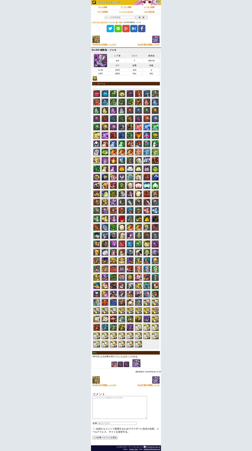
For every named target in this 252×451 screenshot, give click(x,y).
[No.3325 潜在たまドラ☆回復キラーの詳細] (138, 335)
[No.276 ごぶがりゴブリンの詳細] (155, 135)
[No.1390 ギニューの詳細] (155, 252)
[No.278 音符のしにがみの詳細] (96, 143)
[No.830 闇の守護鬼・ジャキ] (144, 39)
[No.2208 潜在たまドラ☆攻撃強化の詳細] (155, 302)
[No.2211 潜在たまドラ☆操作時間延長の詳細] (113, 310)
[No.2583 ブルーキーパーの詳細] (105, 327)
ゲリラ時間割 (102, 12)
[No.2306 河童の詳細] (121, 319)
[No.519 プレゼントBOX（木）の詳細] (130, 152)
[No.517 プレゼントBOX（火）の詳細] (113, 152)
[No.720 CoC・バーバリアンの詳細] (105, 185)
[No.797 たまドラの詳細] (138, 193)
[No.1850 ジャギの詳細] (113, 294)
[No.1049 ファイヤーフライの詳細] (147, 235)
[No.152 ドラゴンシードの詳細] (121, 102)
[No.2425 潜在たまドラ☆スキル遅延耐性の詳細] (155, 319)
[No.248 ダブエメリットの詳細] (155, 127)
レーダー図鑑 (149, 7)
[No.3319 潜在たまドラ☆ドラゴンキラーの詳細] (155, 327)
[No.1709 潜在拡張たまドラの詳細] (105, 294)
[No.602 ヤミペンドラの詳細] (113, 168)
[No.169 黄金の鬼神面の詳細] (130, 118)
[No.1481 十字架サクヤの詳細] (105, 268)
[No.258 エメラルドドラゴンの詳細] (130, 135)
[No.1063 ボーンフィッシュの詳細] (113, 243)
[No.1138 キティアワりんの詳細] (130, 243)
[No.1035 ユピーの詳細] (155, 227)
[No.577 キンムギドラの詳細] (96, 160)
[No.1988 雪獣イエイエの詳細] (147, 294)
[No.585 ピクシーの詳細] (138, 160)
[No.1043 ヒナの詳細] (121, 235)
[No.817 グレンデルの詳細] (96, 202)
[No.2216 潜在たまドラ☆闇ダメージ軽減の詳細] (155, 310)
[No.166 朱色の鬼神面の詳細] (105, 118)
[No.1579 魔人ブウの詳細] (138, 277)
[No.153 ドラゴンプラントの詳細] (130, 102)
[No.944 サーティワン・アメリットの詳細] (113, 218)
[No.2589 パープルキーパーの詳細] (130, 327)
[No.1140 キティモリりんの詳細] (138, 243)
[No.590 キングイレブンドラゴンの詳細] (96, 168)
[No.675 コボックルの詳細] (121, 177)
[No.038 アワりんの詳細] (105, 93)
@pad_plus (133, 449)
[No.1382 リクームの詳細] (121, 252)
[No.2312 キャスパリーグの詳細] (147, 319)
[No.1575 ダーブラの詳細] (121, 277)
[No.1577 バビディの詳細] (130, 277)
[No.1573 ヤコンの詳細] (113, 277)
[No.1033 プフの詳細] (147, 227)
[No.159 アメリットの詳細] (113, 110)
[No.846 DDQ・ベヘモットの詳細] (96, 210)
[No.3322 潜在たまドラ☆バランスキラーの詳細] (113, 335)
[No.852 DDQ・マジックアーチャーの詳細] (113, 210)
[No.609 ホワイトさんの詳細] (130, 168)
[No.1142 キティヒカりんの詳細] (147, 243)
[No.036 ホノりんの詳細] (96, 93)
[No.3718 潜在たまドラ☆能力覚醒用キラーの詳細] (121, 344)
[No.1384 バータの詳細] (130, 252)
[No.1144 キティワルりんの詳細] (155, 243)
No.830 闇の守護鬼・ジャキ (149, 45)
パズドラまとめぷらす (108, 2)
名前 (94, 423)
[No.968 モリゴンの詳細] (113, 227)
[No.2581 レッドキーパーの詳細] (96, 327)
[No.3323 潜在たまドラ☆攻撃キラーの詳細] (121, 335)
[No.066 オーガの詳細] (113, 102)
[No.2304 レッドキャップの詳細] (113, 319)
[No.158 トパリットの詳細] (105, 110)
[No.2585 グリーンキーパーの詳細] (113, 327)
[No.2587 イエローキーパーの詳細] (121, 327)
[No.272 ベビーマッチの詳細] (138, 135)
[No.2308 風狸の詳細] (130, 319)
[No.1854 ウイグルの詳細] (130, 294)
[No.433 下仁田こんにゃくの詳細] (96, 152)
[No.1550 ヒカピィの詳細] (96, 277)
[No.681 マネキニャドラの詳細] (138, 177)
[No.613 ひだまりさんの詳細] (138, 168)
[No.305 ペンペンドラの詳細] (113, 143)
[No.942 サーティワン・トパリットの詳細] (105, 218)
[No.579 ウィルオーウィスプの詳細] (113, 160)
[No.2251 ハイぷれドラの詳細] (105, 319)
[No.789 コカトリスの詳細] (105, 193)
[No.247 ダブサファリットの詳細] (147, 127)
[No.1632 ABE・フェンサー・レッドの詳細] (147, 277)
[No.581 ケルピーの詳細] (121, 160)
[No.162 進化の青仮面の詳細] (138, 110)
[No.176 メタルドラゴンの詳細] (121, 127)
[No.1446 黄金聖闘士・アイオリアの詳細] (113, 260)
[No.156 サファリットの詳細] (155, 102)
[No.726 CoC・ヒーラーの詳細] (130, 185)
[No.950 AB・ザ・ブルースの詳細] (130, 218)
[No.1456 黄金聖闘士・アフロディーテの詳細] (155, 260)
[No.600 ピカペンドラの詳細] (105, 168)
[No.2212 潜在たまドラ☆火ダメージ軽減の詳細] (121, 310)
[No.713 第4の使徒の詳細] (96, 185)
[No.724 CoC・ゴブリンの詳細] (121, 185)
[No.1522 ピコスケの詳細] (130, 268)
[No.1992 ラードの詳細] (96, 302)
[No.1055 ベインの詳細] (105, 243)
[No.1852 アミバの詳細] (121, 294)
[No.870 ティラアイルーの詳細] (121, 210)
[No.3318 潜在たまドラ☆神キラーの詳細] (147, 327)
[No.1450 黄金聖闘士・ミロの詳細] (130, 260)
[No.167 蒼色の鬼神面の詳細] (113, 118)
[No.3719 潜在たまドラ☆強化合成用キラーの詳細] (130, 344)
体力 (121, 22)
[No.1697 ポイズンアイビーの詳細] (155, 285)
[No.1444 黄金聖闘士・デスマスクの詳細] (105, 260)
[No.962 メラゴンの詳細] (96, 227)
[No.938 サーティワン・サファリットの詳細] (155, 210)
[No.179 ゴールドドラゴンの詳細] (130, 127)
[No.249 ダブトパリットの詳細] (96, 135)
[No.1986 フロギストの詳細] (138, 294)
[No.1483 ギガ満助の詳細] (113, 268)
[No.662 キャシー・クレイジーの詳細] (96, 177)
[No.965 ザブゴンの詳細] (105, 227)
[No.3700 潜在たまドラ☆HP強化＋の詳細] (147, 335)
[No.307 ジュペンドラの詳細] (121, 143)
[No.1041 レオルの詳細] (113, 235)
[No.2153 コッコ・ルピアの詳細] (105, 302)
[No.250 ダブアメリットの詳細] (105, 135)
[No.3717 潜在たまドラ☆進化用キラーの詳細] (113, 344)
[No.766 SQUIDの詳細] (155, 185)
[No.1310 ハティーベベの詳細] (105, 252)
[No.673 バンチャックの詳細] (113, 177)
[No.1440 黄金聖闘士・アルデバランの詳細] (96, 260)
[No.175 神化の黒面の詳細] (113, 127)
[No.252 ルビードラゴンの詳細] (113, 135)
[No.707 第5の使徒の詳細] (147, 177)
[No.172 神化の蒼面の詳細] (155, 118)
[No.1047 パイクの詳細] (138, 235)
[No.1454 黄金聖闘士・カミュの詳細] (147, 260)
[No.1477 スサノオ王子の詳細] (96, 268)
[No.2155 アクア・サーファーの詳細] (113, 302)
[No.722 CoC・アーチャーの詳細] (113, 185)
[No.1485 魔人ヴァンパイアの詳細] (121, 268)
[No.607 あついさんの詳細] (121, 168)
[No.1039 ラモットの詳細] (105, 235)
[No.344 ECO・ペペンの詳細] (138, 143)
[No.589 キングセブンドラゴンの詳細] (155, 160)
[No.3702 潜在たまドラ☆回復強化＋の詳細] (96, 344)
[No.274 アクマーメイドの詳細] (147, 135)
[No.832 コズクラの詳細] (121, 202)
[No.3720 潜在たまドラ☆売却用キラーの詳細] (138, 344)
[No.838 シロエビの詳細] (147, 202)
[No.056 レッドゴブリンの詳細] (138, 93)
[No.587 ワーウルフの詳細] (147, 160)
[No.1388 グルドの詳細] (147, 252)
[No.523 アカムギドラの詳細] (138, 152)
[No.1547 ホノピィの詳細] (138, 268)
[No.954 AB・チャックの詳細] (147, 218)
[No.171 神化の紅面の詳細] (147, 118)
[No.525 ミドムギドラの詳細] (155, 152)
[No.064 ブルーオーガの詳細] (105, 102)
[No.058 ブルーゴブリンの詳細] (147, 93)
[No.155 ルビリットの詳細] (147, 102)
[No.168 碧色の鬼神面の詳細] (121, 118)
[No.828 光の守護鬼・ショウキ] (108, 39)
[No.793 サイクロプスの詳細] (121, 193)
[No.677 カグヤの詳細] (130, 177)
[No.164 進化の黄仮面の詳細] (155, 110)
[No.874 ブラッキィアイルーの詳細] (138, 210)
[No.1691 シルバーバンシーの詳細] (130, 285)
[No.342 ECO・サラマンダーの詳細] (130, 143)
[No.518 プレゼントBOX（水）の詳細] (121, 152)
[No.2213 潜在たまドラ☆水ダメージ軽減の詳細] (130, 310)
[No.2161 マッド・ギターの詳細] (138, 302)
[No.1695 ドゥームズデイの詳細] (147, 285)
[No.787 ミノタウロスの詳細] (96, 193)
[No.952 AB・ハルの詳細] (138, 218)
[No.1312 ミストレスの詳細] (113, 252)
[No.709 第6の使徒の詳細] (155, 177)
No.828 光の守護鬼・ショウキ (104, 45)
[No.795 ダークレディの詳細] (130, 193)
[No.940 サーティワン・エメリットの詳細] (96, 218)
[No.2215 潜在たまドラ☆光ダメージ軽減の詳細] (147, 310)
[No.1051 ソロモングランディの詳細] (155, 235)
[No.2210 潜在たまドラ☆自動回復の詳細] (105, 310)
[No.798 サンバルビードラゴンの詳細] (147, 193)
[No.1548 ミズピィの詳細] (147, 268)
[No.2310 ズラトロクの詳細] (138, 319)
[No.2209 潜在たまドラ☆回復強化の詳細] (96, 310)
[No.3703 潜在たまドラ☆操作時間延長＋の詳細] (105, 344)
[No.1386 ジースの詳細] (138, 252)
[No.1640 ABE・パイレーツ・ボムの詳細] (113, 285)
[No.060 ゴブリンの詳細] (155, 93)
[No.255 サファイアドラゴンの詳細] (121, 135)
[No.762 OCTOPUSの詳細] (138, 185)
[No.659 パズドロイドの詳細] (155, 168)
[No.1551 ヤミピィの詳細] (105, 277)
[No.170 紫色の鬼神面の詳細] (138, 118)
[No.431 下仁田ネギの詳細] (155, 143)
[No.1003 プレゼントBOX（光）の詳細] (130, 227)
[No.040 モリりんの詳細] (113, 93)
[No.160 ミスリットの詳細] (121, 110)
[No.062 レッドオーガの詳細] (96, 102)
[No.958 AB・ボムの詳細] (155, 218)
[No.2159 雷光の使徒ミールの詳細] (130, 302)
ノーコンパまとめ (126, 12)
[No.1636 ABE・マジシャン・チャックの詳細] (96, 285)
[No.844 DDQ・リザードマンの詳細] (155, 202)
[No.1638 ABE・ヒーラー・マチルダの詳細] (105, 285)
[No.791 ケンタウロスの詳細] (113, 193)
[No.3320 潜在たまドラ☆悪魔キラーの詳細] (96, 335)
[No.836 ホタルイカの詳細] (138, 202)
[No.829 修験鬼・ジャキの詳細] (113, 202)
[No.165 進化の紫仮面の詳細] (96, 118)
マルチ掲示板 (149, 12)
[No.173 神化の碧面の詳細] (96, 127)
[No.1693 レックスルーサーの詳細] (138, 285)
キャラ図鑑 (102, 7)
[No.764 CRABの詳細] (147, 185)
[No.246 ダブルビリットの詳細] (138, 127)
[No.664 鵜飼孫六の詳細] (105, 177)
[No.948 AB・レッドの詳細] (121, 218)
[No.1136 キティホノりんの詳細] (121, 243)
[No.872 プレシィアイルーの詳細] (130, 210)
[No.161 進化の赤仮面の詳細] (130, 110)
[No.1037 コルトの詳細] (96, 235)
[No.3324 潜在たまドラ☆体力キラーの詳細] (130, 335)
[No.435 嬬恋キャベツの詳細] (105, 152)
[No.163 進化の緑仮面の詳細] (147, 110)
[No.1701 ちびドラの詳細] (96, 294)
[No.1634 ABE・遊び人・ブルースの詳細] (155, 277)
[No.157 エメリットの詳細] (96, 110)
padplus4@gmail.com (152, 449)
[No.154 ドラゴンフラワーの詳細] (138, 102)
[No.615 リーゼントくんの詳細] (147, 168)
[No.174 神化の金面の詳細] (105, 127)
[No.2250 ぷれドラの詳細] (96, 319)
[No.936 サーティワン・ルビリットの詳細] (147, 210)
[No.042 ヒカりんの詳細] (121, 93)
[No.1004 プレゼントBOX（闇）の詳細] (138, 227)
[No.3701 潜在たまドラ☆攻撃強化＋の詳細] (155, 335)
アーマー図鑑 (126, 7)
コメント (98, 394)
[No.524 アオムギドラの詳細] (147, 152)
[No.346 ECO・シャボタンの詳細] (147, 143)
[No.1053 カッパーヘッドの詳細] (96, 243)
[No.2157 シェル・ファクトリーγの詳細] (121, 302)
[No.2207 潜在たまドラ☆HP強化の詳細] (147, 302)
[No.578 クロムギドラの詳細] (105, 160)
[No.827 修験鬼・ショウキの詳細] (105, 202)
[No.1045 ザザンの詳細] (130, 235)
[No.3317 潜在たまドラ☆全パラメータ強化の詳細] (138, 327)
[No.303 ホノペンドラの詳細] (105, 143)
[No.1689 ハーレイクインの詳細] (121, 285)
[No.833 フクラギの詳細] (130, 202)
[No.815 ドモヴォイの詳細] (155, 193)
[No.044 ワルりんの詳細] (130, 93)
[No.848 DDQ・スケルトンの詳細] (105, 210)
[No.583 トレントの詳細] (130, 160)
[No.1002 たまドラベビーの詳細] (121, 227)
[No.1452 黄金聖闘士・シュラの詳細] (138, 260)
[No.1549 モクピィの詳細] (155, 268)
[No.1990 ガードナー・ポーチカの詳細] (155, 294)
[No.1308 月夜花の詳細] (96, 252)
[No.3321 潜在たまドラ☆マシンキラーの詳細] (105, 335)
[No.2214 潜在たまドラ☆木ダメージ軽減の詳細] (138, 310)
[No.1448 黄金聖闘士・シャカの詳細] (121, 260)
